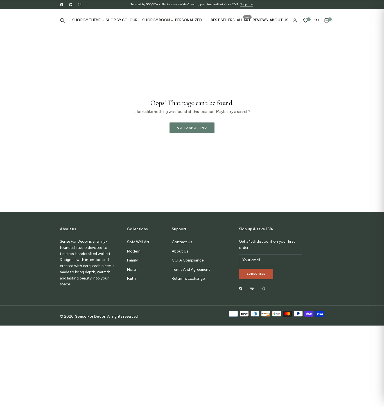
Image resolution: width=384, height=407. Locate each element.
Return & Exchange (188, 278)
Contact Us (182, 242)
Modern (134, 251)
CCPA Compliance (188, 260)
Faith (131, 278)
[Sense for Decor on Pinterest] (71, 4)
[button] (64, 20)
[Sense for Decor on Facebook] (62, 4)
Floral (132, 269)
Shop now (246, 4)
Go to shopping (192, 127)
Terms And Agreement (191, 269)
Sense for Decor (90, 316)
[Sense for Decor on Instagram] (80, 4)
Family (132, 260)
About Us (180, 251)
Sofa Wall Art (138, 242)
